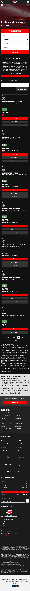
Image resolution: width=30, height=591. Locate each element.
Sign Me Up (15, 402)
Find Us (17, 450)
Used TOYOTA (18, 426)
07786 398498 (17, 388)
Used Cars (18, 440)
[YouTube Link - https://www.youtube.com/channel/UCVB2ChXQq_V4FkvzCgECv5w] (6, 535)
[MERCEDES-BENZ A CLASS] (15, 95)
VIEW (16, 118)
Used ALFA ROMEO (5, 415)
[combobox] (15, 35)
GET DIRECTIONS (5, 498)
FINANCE (16, 125)
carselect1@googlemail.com (10, 533)
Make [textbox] (4, 35)
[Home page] (15, 1)
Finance (4, 447)
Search (15, 52)
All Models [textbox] (6, 39)
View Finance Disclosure (15, 76)
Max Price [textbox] (6, 48)
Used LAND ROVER (5, 421)
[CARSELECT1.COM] (9, 516)
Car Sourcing (6, 450)
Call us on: (10, 394)
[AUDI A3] (15, 307)
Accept (15, 586)
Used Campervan (7, 443)
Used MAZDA (18, 421)
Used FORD (18, 418)
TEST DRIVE (16, 121)
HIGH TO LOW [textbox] (7, 85)
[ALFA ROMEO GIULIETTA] (15, 202)
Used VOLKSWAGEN (6, 428)
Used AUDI (17, 415)
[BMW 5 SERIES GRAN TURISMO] (15, 238)
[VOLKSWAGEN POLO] (15, 166)
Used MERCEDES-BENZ (6, 423)
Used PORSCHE (19, 423)
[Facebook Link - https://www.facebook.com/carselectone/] (3, 535)
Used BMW (4, 418)
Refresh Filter (22, 89)
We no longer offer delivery (20, 444)
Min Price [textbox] (6, 43)
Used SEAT (3, 426)
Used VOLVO (18, 428)
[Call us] (2, 2)
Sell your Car (19, 447)
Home (4, 440)
